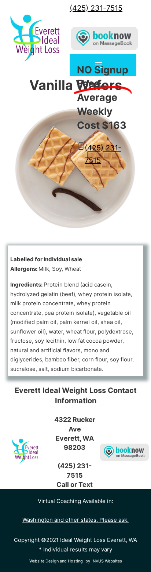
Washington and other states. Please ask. (75, 519)
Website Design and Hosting (56, 561)
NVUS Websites (107, 561)
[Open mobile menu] (98, 65)
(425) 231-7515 (96, 8)
